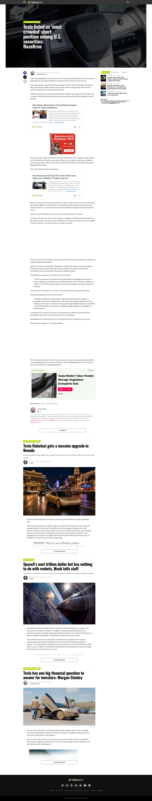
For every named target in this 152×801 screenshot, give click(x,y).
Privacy (100, 790)
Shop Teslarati (39, 370)
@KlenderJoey (74, 362)
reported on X (31, 535)
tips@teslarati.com (54, 365)
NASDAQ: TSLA (44, 78)
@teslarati (104, 99)
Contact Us (68, 790)
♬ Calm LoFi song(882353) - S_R (110, 103)
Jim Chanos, (76, 94)
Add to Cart (67, 389)
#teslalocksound (121, 102)
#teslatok (113, 102)
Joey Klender (41, 74)
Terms (93, 790)
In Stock (90, 370)
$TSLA (43, 403)
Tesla (56, 403)
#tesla (108, 102)
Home (51, 790)
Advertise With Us (81, 790)
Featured (50, 403)
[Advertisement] (62, 241)
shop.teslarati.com (35, 422)
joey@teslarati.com (39, 362)
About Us (59, 790)
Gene (31, 463)
